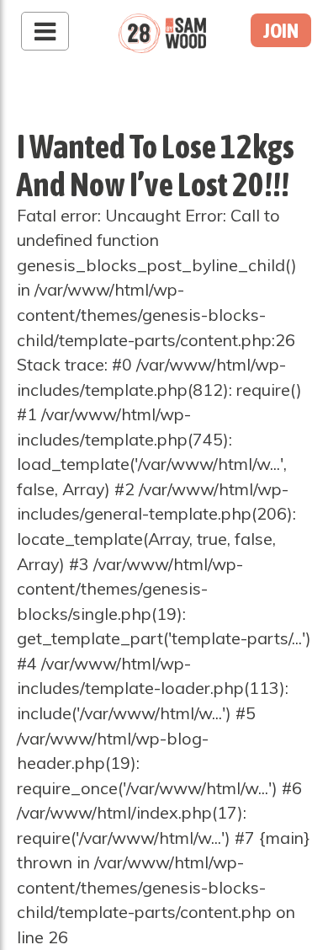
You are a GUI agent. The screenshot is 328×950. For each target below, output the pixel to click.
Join (281, 30)
